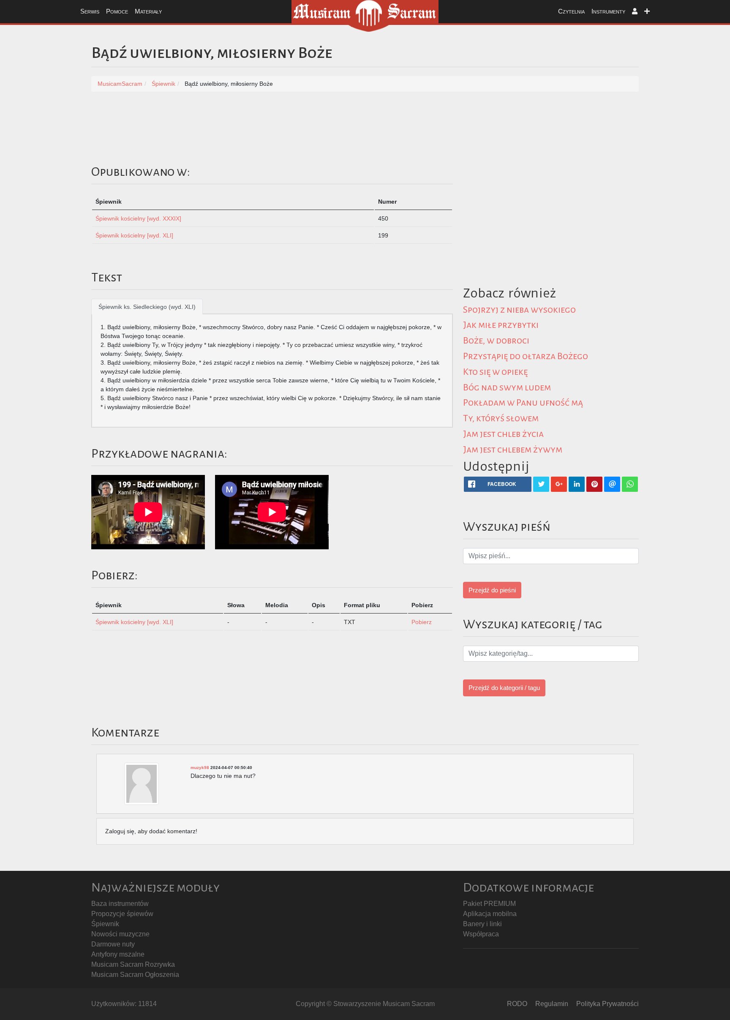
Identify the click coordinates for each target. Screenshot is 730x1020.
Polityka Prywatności (607, 1003)
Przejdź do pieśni (492, 590)
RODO (517, 1003)
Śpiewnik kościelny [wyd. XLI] (134, 235)
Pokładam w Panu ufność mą (523, 403)
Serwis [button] (89, 11)
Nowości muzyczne (120, 934)
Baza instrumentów (120, 903)
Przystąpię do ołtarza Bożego (525, 356)
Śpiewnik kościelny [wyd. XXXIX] (138, 218)
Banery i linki (482, 923)
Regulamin (551, 1003)
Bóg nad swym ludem (507, 387)
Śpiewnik (105, 923)
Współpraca (481, 934)
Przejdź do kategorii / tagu (504, 687)
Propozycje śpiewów (122, 913)
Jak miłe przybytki (501, 325)
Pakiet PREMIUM (489, 903)
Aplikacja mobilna (490, 913)
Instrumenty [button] (608, 11)
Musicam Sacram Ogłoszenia (135, 974)
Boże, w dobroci (496, 340)
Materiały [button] (148, 11)
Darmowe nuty (113, 944)
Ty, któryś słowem (501, 418)
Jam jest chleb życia (503, 434)
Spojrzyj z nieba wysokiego (519, 310)
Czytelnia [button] (571, 11)
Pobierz (421, 622)
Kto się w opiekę (495, 372)
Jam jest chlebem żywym (512, 450)
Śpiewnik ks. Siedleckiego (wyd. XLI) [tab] (147, 306)
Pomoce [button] (117, 11)
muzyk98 (200, 767)
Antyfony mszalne (117, 954)
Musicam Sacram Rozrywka (133, 964)
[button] (635, 11)
